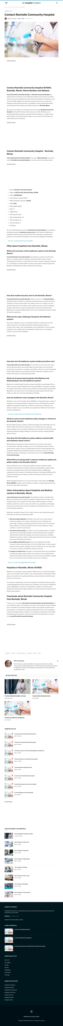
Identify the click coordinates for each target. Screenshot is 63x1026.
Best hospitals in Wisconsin (21, 842)
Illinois (13, 653)
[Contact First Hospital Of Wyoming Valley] (9, 744)
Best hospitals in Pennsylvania (22, 892)
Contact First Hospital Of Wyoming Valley (25, 742)
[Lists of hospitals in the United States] (31, 2)
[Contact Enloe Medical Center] (45, 686)
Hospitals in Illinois (9, 997)
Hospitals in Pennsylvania (11, 990)
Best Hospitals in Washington (22, 859)
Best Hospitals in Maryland (21, 850)
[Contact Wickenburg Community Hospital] (9, 786)
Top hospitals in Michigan (21, 884)
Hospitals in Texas (9, 995)
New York (7, 960)
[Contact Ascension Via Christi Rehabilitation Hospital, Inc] (9, 753)
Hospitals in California (10, 985)
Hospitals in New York (10, 992)
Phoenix (7, 967)
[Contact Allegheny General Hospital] (9, 795)
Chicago (7, 965)
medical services (21, 653)
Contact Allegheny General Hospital (23, 792)
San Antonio (8, 972)
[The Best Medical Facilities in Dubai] (18, 686)
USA (39, 653)
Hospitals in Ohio (9, 999)
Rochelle (29, 653)
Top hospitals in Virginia (20, 867)
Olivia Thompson (13, 18)
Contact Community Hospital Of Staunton (25, 734)
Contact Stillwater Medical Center (23, 767)
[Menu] (6, 3)
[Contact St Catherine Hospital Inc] (18, 708)
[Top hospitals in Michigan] (9, 886)
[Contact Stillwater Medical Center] (9, 769)
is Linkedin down (14, 916)
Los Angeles (8, 962)
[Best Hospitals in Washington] (9, 861)
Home (6, 7)
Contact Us (8, 919)
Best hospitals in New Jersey (21, 875)
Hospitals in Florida (9, 987)
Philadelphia (8, 970)
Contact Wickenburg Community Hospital (25, 784)
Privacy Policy (15, 919)
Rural (35, 653)
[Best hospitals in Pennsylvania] (9, 894)
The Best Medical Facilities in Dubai (15, 696)
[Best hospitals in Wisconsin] (9, 844)
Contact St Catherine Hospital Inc (15, 717)
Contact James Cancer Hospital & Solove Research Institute (29, 946)
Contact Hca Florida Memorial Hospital (24, 775)
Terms (21, 919)
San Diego (7, 975)
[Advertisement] (31, 73)
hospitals (7, 653)
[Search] (57, 3)
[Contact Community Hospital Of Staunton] (9, 736)
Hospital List (8, 11)
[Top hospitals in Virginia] (9, 869)
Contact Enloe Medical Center (41, 696)
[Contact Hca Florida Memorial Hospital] (9, 778)
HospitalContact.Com (29, 1020)
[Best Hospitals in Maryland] (9, 853)
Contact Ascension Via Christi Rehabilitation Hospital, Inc (29, 750)
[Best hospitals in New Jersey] (9, 878)
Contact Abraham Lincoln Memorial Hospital (26, 759)
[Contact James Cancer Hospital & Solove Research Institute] (9, 948)
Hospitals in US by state (31, 1016)
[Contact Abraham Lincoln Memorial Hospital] (9, 761)
